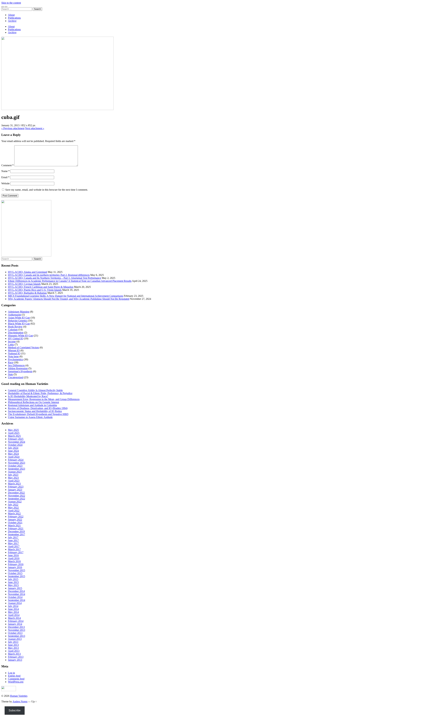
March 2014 (14, 618)
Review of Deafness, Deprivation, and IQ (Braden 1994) (38, 408)
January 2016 (15, 567)
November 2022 (16, 495)
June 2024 (13, 450)
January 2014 (15, 624)
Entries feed (14, 675)
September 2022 (16, 498)
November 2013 (16, 630)
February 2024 (15, 459)
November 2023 (16, 462)
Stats (10, 374)
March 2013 (14, 653)
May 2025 (13, 430)
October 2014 (15, 597)
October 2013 (15, 633)
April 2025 (13, 432)
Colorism (13, 329)
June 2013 (13, 645)
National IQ (14, 353)
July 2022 (13, 504)
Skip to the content (11, 2)
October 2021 (15, 522)
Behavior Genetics (17, 320)
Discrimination (15, 332)
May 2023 (13, 477)
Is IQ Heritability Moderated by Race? (28, 396)
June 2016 (13, 555)
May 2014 (13, 612)
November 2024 (16, 441)
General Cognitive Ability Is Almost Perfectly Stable (35, 390)
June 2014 (13, 609)
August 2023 (15, 471)
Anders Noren (19, 701)
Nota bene (13, 356)
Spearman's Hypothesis (20, 371)
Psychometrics (15, 359)
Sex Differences (16, 365)
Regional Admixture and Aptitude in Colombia (32, 405)
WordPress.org (15, 681)
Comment (7, 165)
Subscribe (15, 710)
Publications (14, 17)
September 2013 (16, 636)
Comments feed (16, 678)
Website (5, 183)
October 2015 (15, 573)
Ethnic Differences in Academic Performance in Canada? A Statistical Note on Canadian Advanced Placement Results (69, 281)
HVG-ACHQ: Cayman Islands (24, 284)
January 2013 (15, 659)
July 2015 (13, 579)
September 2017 (16, 534)
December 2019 (16, 531)
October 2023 (15, 465)
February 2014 (15, 621)
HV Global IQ (15, 338)
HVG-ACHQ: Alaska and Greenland (27, 272)
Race (10, 362)
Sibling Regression (18, 368)
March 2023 (14, 483)
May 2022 (13, 507)
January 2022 (15, 519)
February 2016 (15, 564)
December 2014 (16, 591)
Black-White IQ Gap (19, 323)
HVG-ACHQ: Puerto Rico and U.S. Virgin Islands (35, 289)
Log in (11, 672)
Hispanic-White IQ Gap (20, 335)
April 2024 (13, 456)
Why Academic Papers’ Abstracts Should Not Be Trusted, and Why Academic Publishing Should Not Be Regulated (68, 298)
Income (12, 341)
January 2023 (15, 489)
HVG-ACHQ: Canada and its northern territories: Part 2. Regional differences (49, 275)
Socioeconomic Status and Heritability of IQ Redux (35, 411)
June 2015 (13, 582)
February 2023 (15, 486)
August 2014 (15, 603)
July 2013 (13, 642)
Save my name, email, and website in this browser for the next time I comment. (46, 189)
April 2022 (13, 510)
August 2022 (15, 501)
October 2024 (15, 444)
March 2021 (14, 525)
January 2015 (15, 588)
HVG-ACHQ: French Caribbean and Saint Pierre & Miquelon (40, 287)
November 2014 (16, 594)
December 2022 (16, 492)
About (11, 14)
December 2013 (16, 627)
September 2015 (16, 576)
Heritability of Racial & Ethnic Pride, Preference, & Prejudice (40, 393)
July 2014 (13, 606)
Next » (34, 128)
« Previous (12, 128)
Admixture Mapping (18, 311)
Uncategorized (15, 377)
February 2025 (15, 438)
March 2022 (14, 513)
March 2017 (14, 549)
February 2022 (15, 516)
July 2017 (13, 537)
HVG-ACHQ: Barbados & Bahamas (27, 292)
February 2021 (15, 528)
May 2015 (13, 585)
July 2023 (13, 474)
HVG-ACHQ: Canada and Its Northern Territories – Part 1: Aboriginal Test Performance (54, 278)
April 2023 (13, 480)
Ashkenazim (14, 314)
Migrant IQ (14, 350)
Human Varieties (18, 695)
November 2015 (16, 570)
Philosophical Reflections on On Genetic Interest (33, 402)
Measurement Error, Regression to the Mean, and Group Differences (44, 399)
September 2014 (16, 600)
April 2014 (13, 615)
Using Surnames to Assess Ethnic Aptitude (30, 417)
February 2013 (15, 656)
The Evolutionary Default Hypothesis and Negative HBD (38, 414)
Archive (12, 20)
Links (11, 344)
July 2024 (13, 447)
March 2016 (14, 561)
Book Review (15, 326)
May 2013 (13, 647)
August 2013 (15, 639)
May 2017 (13, 543)
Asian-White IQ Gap (19, 317)
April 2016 (13, 558)
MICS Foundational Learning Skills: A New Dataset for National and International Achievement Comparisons (65, 295)
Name (5, 171)
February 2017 (15, 552)
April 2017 (13, 546)
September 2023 (16, 468)
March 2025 (14, 435)
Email (5, 177)
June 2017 (13, 540)
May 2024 (13, 453)
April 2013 (13, 650)
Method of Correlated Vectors (23, 347)
